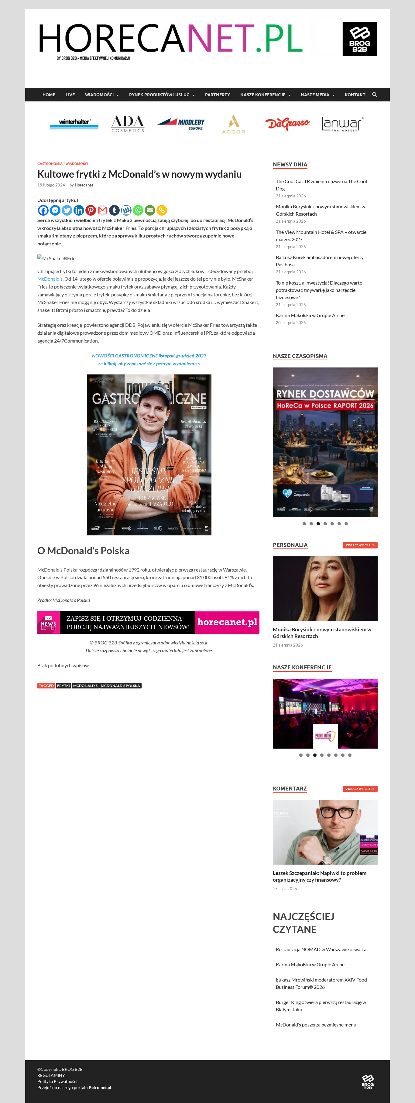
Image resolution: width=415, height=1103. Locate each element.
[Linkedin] (79, 210)
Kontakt (355, 94)
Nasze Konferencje (262, 94)
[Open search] (374, 95)
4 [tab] (325, 523)
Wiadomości (99, 94)
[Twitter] (67, 210)
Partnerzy (217, 94)
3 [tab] (318, 523)
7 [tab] (346, 523)
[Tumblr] (114, 210)
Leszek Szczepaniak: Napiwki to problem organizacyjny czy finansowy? (319, 876)
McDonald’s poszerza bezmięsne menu (316, 1024)
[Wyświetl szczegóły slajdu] (325, 442)
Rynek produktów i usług (159, 94)
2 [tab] (311, 523)
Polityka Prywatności (57, 1081)
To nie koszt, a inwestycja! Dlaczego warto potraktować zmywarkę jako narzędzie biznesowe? (319, 290)
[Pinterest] (90, 210)
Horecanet (84, 185)
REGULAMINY (51, 1075)
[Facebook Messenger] (55, 210)
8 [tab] (350, 755)
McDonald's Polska (120, 685)
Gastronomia (50, 164)
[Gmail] (102, 210)
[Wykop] (126, 210)
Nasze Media (315, 94)
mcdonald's (85, 685)
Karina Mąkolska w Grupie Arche (310, 315)
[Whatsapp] (138, 210)
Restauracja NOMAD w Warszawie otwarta (321, 949)
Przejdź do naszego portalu (74, 1087)
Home (49, 94)
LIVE (70, 94)
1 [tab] (304, 523)
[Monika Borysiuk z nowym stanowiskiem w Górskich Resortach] (325, 588)
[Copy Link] (161, 210)
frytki (63, 685)
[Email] (150, 210)
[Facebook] (43, 210)
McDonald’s (50, 279)
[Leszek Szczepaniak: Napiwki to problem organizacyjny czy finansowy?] (325, 832)
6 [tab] (339, 523)
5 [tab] (332, 523)
